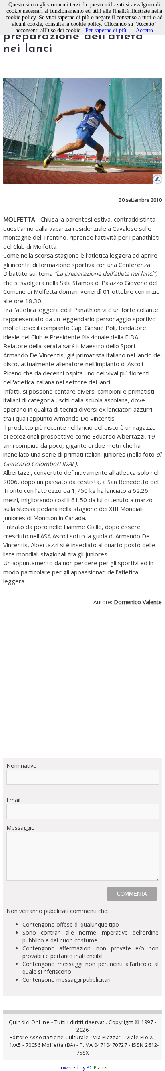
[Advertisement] (82, 685)
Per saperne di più (105, 30)
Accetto (144, 30)
